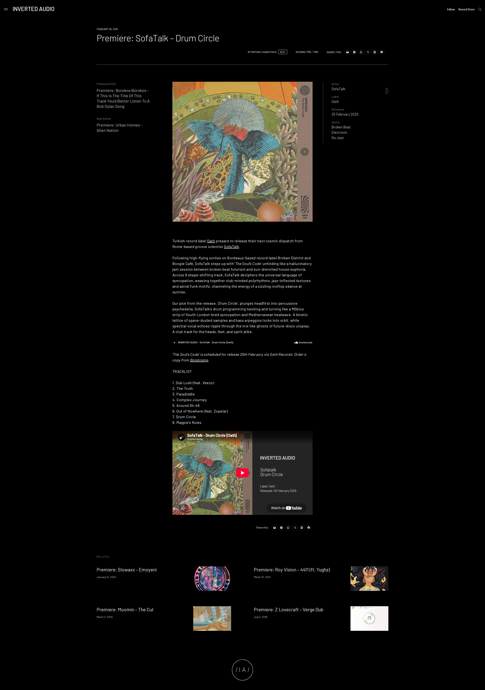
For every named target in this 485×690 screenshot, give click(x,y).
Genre (336, 122)
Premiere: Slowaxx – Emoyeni (127, 569)
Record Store (466, 9)
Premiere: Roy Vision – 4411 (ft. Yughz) (292, 569)
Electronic (339, 132)
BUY (282, 52)
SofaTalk (231, 246)
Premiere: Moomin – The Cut (125, 609)
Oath (211, 241)
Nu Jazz (338, 137)
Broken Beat (341, 127)
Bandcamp (199, 360)
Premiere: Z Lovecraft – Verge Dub (288, 609)
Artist (335, 84)
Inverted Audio (34, 8)
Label (335, 96)
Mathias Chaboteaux (264, 52)
